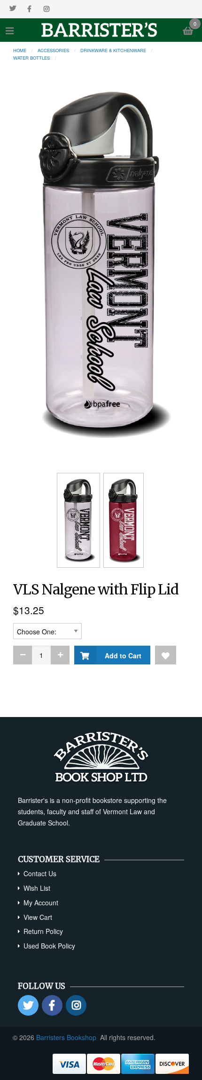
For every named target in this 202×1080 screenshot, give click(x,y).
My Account (40, 902)
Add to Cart (121, 655)
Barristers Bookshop (66, 1037)
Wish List (36, 888)
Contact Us (39, 873)
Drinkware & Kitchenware (113, 50)
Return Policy (43, 931)
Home (19, 50)
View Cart (37, 917)
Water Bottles (31, 57)
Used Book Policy (49, 945)
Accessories (53, 50)
